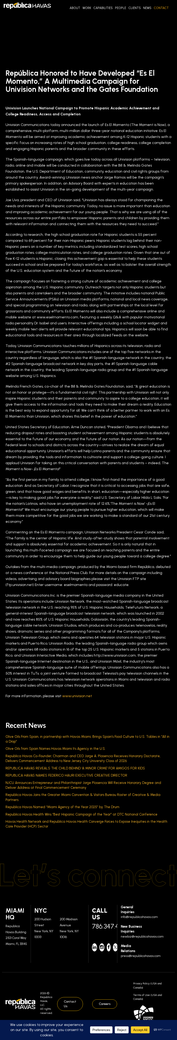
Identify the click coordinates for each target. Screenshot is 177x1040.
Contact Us (70, 1004)
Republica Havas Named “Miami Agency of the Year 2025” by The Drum (62, 807)
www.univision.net (77, 696)
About (75, 8)
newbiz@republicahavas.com (142, 936)
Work (87, 8)
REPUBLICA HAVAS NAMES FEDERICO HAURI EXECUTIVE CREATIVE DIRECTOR (66, 775)
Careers (104, 1004)
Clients (134, 8)
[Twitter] (115, 947)
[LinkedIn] (94, 947)
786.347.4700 (103, 926)
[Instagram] (101, 947)
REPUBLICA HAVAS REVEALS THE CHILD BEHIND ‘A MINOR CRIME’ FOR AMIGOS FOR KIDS (75, 768)
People (120, 8)
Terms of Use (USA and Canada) (147, 997)
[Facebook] (109, 947)
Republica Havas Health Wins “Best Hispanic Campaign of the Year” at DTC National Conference (81, 814)
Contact (161, 8)
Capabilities (103, 8)
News (147, 8)
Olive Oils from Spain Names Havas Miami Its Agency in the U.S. (56, 749)
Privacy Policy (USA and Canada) (147, 985)
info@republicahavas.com (139, 917)
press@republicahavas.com (141, 956)
